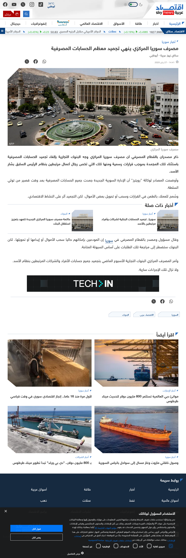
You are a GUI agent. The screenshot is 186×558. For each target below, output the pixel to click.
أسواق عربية (39, 488)
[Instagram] (31, 4)
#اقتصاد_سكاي (175, 30)
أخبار (132, 488)
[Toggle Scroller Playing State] (2, 31)
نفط (132, 499)
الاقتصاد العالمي (91, 23)
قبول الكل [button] (36, 528)
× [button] (6, 511)
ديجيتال (15, 23)
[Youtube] (14, 4)
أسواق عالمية (170, 499)
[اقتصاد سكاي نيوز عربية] (164, 10)
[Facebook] (5, 4)
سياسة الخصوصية (96, 539)
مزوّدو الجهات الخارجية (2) (106, 527)
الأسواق (118, 23)
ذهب (43, 499)
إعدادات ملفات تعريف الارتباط (119, 540)
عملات (129, 31)
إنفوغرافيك (38, 23)
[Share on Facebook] (35, 62)
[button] (51, 4)
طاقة (87, 488)
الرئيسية (175, 23)
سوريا (109, 240)
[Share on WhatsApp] (44, 62)
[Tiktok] (40, 4)
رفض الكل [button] (36, 537)
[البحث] (26, 14)
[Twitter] (23, 4)
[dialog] (93, 532)
